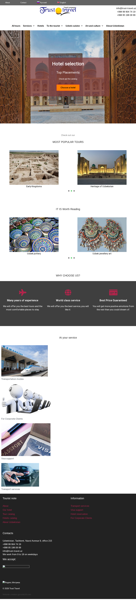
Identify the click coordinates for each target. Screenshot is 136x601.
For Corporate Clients (12, 418)
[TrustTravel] (58, 11)
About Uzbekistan (115, 26)
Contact (23, 3)
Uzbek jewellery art (102, 253)
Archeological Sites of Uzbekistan (66, 186)
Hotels (40, 26)
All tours (16, 26)
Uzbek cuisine (73, 26)
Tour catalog (9, 514)
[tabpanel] (34, 236)
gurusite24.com (24, 594)
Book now (68, 87)
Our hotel (7, 510)
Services (27, 26)
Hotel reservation (79, 514)
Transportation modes (12, 379)
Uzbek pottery (34, 253)
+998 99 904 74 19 (126, 12)
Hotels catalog (10, 518)
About (7, 3)
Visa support (7, 458)
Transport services (10, 489)
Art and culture (92, 26)
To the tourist (53, 26)
